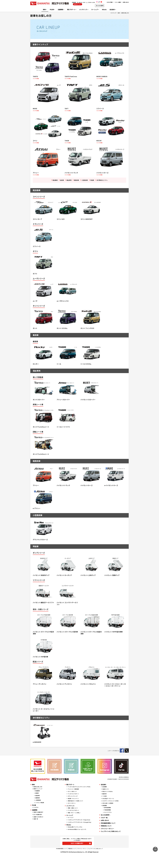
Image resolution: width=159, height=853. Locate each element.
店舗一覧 (36, 819)
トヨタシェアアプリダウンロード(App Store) (79, 820)
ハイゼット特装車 (39, 802)
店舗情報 (60, 9)
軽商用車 (76, 180)
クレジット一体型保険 (73, 789)
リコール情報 (118, 2)
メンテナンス (83, 9)
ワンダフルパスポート (73, 794)
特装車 (92, 180)
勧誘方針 (104, 794)
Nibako (104, 9)
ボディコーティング (73, 796)
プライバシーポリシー (107, 829)
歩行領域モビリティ (102, 180)
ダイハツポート (72, 803)
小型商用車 (85, 180)
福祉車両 (68, 180)
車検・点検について (73, 808)
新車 (44, 9)
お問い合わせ (126, 2)
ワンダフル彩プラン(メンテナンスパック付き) (79, 786)
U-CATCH (36, 807)
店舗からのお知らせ (38, 817)
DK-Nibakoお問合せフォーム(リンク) (77, 829)
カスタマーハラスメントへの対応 (110, 801)
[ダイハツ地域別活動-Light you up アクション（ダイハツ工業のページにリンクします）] (87, 766)
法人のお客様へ (105, 815)
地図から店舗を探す (38, 812)
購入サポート (71, 9)
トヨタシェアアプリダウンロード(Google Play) (79, 822)
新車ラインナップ (38, 789)
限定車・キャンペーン (73, 798)
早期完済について (106, 826)
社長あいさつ (105, 789)
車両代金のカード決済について (75, 801)
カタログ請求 (110, 2)
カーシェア (94, 9)
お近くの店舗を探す (77, 843)
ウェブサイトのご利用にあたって (111, 831)
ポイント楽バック (72, 791)
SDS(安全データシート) (108, 798)
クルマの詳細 (36, 78)
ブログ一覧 (104, 818)
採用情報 (104, 805)
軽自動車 (55, 180)
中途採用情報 (107, 810)
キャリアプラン (108, 812)
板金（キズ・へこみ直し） (74, 812)
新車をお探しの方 (125, 13)
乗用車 (62, 180)
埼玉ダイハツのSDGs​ (107, 791)
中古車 (52, 9)
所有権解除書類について (108, 823)
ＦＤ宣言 (104, 796)
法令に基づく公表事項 (107, 803)
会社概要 (104, 786)
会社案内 (112, 9)
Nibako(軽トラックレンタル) (75, 827)
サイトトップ (113, 13)
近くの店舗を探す (38, 814)
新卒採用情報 (107, 807)
